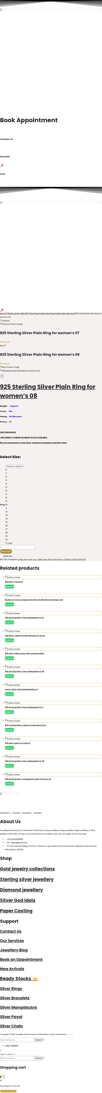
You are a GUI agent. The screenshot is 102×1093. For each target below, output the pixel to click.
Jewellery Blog (14, 950)
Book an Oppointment (21, 959)
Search (39, 1040)
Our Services (12, 940)
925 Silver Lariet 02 (14, 582)
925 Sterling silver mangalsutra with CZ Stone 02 (28, 779)
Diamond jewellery (21, 890)
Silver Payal (11, 1016)
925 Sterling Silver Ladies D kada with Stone (25, 725)
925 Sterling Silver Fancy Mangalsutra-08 (24, 761)
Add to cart (6, 551)
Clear (10, 543)
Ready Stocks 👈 (19, 978)
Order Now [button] (7, 556)
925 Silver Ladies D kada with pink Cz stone (25, 635)
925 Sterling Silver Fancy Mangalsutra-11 (24, 707)
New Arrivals (12, 968)
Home (2, 313)
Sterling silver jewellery (27, 879)
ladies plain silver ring (65, 313)
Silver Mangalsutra (18, 1007)
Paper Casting (16, 911)
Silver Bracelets (15, 998)
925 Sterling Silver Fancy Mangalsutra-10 (24, 617)
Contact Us (11, 931)
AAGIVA (70, 1034)
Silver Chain (11, 1026)
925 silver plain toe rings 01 (17, 743)
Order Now (9, 586)
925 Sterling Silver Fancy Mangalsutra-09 (24, 671)
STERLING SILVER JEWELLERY (17, 313)
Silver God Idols (17, 900)
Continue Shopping (8, 1091)
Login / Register (11, 1045)
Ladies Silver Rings (47, 313)
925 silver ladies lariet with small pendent (24, 653)
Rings (2, 504)
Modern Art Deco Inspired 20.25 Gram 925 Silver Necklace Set (34, 600)
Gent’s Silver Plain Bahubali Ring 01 (21, 689)
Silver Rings (34, 313)
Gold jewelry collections (27, 869)
